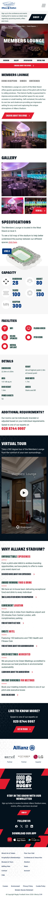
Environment (15, 886)
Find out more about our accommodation (18, 646)
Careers (5, 886)
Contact (4, 871)
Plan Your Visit (29, 853)
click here (12, 242)
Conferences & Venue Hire (33, 858)
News (26, 866)
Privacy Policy (28, 886)
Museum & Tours (7, 862)
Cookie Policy (40, 886)
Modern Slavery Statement (24, 890)
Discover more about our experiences (16, 574)
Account (27, 871)
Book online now (8, 695)
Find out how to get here (11, 623)
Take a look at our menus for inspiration (17, 597)
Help (3, 875)
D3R (40, 894)
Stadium (27, 862)
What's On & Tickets (8, 853)
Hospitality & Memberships (11, 858)
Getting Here (6, 866)
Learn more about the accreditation (15, 672)
